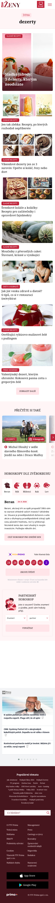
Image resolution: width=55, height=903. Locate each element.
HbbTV (10, 838)
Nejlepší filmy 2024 (27, 780)
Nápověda (32, 850)
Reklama (11, 834)
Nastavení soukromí (32, 864)
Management (34, 825)
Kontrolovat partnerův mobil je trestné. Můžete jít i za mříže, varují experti (27, 745)
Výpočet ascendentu (38, 796)
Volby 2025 (30, 790)
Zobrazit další (27, 391)
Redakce (31, 855)
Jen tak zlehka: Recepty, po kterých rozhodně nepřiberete (24, 126)
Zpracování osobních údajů (35, 845)
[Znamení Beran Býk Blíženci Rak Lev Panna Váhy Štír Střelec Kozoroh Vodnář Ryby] (16, 618)
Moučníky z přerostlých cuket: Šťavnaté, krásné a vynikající (21, 253)
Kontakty (32, 838)
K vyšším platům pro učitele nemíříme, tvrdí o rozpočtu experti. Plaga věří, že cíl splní (25, 716)
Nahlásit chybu (13, 862)
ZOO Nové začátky (28, 786)
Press (30, 829)
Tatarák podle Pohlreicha (23, 793)
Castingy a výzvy (35, 834)
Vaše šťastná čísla (42, 554)
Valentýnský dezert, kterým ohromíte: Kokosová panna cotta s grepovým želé (23, 378)
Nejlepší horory (42, 780)
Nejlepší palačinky (36, 800)
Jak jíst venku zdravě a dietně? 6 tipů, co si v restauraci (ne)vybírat (21, 294)
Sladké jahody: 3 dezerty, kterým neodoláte (21, 79)
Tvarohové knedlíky (19, 800)
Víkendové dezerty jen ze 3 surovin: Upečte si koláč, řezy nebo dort (24, 168)
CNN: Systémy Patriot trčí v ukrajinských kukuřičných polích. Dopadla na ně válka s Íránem (26, 730)
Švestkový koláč (27, 803)
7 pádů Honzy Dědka (16, 790)
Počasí (42, 783)
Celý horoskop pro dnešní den (24, 537)
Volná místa (12, 829)
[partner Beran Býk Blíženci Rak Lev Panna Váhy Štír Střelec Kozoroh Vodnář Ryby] (38, 618)
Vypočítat (27, 628)
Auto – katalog (43, 786)
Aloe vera (38, 793)
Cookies (10, 850)
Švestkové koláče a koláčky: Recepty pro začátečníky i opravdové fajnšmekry (19, 211)
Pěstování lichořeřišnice (18, 796)
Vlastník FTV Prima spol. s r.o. (15, 856)
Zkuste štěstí (27, 572)
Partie (35, 783)
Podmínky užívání (15, 843)
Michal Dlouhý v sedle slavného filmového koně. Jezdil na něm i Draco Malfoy (23, 451)
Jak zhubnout (12, 780)
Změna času (26, 783)
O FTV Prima (12, 825)
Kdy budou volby (12, 786)
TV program (14, 783)
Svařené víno (42, 790)
